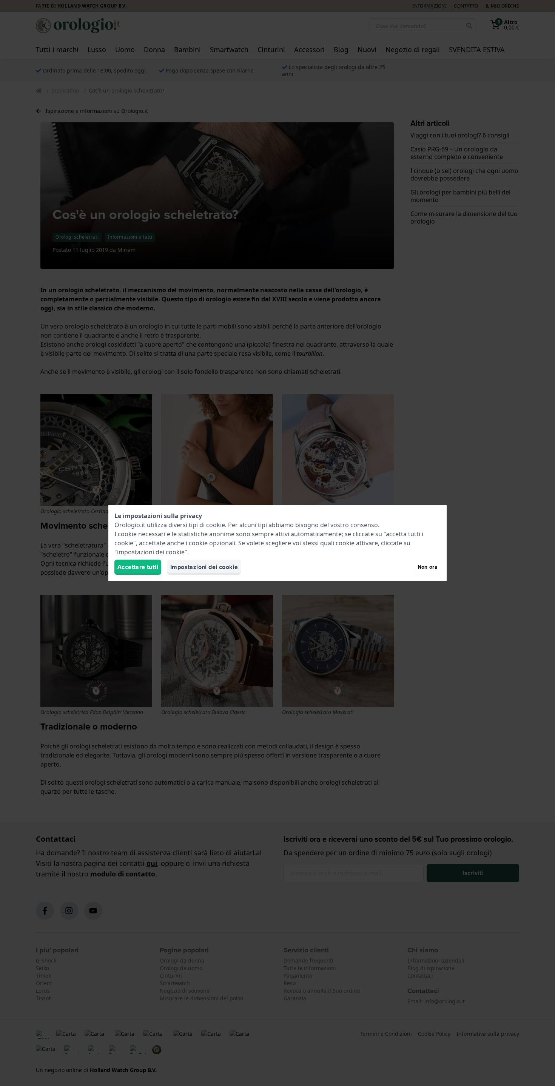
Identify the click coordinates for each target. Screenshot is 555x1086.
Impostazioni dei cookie (204, 567)
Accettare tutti (137, 567)
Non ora (428, 567)
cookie (215, 525)
